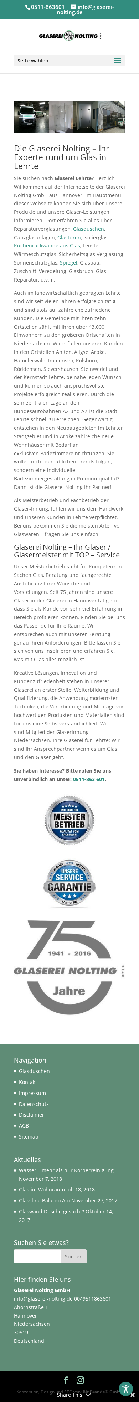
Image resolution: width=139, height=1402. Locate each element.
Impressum (32, 1093)
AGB (24, 1125)
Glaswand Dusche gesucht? (51, 1211)
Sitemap (28, 1136)
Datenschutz (34, 1104)
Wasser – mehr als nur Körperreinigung (66, 1170)
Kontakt (28, 1082)
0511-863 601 (89, 779)
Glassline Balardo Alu (44, 1200)
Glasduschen (88, 229)
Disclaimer (31, 1114)
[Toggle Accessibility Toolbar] (126, 1389)
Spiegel (68, 262)
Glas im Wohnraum (42, 1189)
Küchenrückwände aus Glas (47, 245)
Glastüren (69, 237)
